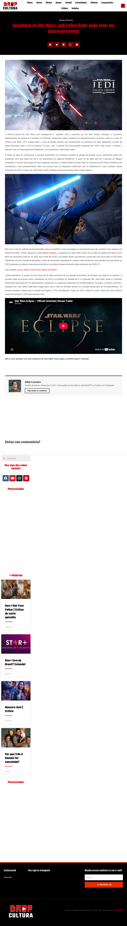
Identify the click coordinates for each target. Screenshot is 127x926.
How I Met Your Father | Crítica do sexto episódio (14, 612)
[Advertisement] (63, 420)
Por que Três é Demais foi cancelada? (14, 758)
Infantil (68, 3)
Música (49, 3)
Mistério (94, 3)
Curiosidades (81, 3)
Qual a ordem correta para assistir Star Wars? (37, 270)
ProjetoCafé (118, 910)
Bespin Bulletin (49, 253)
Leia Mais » (9, 622)
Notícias (75, 8)
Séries (39, 3)
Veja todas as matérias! (37, 391)
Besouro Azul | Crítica (14, 709)
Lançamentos (107, 3)
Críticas (64, 8)
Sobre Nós (8, 877)
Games (59, 3)
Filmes (30, 3)
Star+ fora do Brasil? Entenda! (15, 662)
